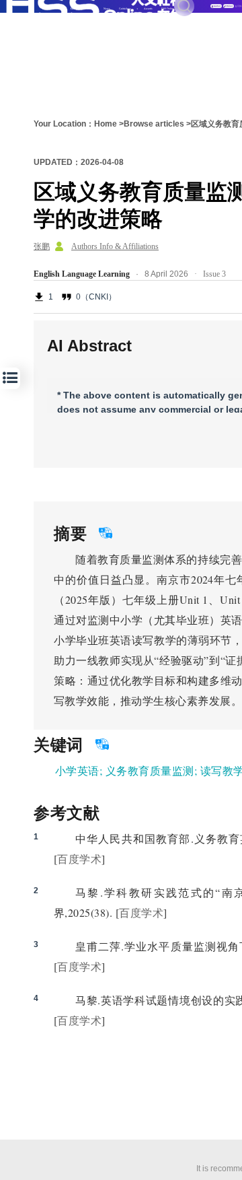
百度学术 (79, 859)
